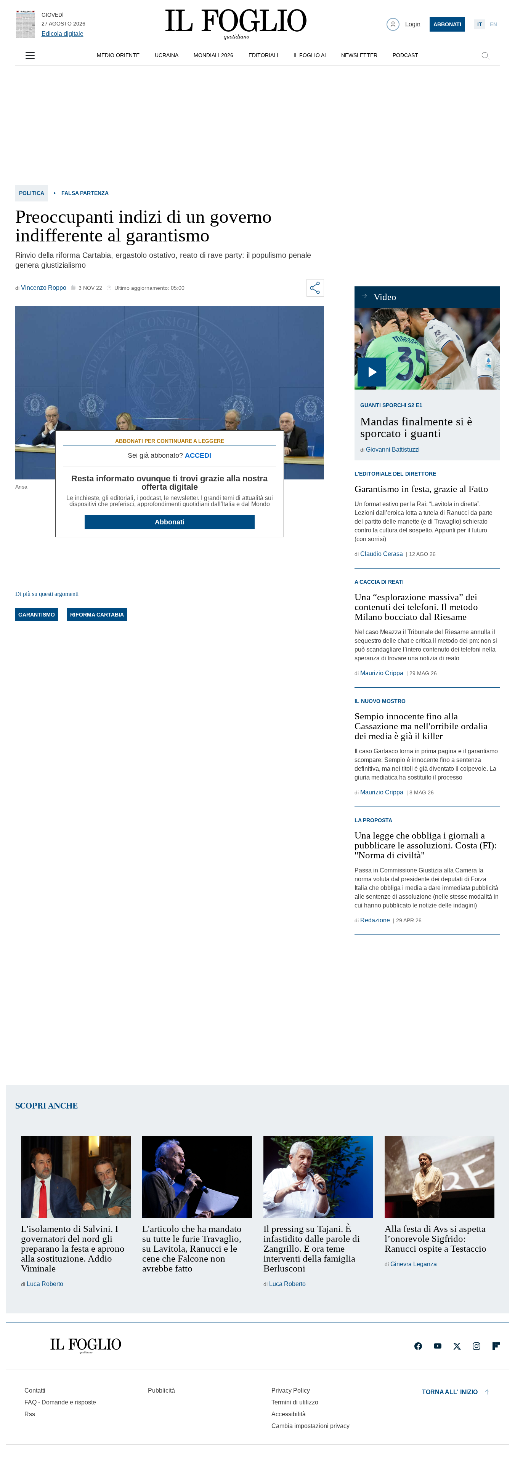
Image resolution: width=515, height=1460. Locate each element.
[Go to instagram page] (476, 1346)
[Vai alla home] (235, 24)
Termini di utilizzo (294, 1402)
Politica (31, 193)
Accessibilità (288, 1414)
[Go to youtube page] (437, 1346)
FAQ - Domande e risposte (60, 1402)
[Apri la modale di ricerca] (485, 55)
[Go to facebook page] (418, 1346)
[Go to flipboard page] (496, 1346)
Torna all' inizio (450, 1392)
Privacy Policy (290, 1390)
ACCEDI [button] (198, 455)
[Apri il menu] (30, 55)
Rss (29, 1414)
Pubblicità (161, 1390)
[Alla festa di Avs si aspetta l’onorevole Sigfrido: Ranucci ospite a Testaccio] (439, 1177)
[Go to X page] (457, 1346)
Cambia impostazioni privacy (310, 1426)
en (493, 24)
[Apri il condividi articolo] (315, 288)
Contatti (34, 1390)
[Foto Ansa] (427, 349)
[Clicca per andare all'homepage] (85, 1346)
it (479, 24)
